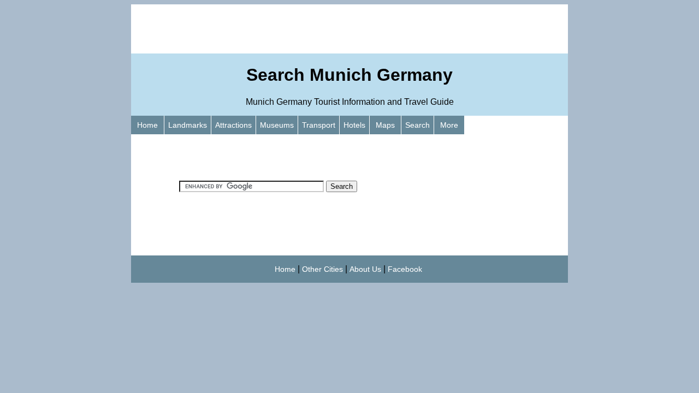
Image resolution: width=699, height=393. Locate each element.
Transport (318, 125)
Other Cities (322, 269)
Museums (277, 125)
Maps (385, 125)
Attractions (233, 125)
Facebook (405, 269)
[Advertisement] (349, 28)
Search (417, 125)
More (449, 125)
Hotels (354, 125)
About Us (365, 269)
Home (147, 125)
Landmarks (187, 125)
